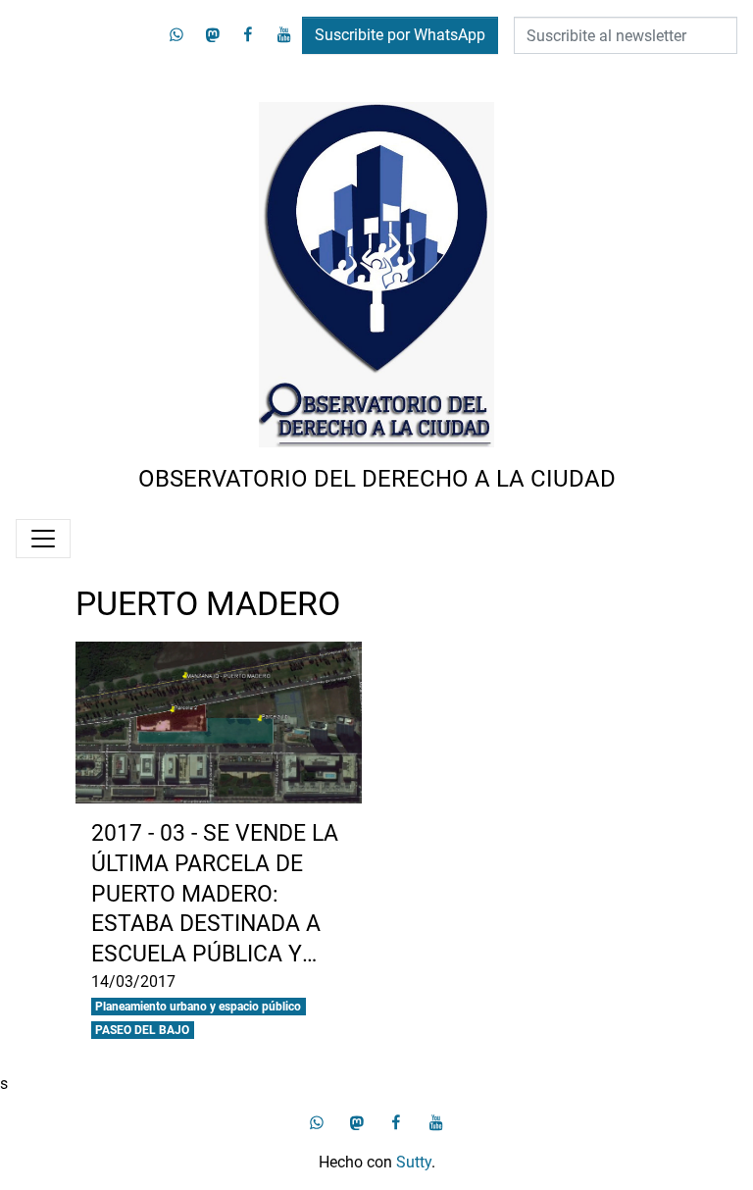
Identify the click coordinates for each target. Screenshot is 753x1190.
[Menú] (43, 538)
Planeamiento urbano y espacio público (198, 1006)
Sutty (413, 1162)
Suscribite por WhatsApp (400, 35)
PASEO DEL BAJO (142, 1030)
